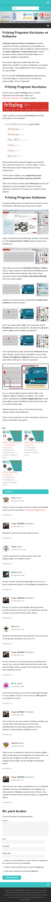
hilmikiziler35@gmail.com (36, 510)
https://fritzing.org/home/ (12, 98)
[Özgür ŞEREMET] (25, 21)
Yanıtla (8, 515)
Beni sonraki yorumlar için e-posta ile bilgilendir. (24, 867)
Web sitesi (6, 853)
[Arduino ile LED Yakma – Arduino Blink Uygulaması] (12, 436)
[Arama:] (25, 8)
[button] (47, 2)
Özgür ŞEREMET (18, 523)
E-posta (5, 846)
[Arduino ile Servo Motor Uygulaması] (34, 436)
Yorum (5, 820)
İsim (4, 839)
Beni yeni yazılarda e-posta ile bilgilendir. (22, 871)
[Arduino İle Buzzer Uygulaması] (12, 465)
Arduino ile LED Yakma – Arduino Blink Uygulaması (11, 445)
